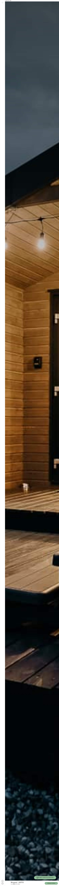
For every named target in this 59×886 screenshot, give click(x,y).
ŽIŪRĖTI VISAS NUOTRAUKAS (46, 877)
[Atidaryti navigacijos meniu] (3, 3)
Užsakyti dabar (51, 883)
